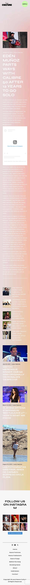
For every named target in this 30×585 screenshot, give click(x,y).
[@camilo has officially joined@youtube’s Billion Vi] (15, 518)
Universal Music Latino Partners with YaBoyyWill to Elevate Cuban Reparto (19, 304)
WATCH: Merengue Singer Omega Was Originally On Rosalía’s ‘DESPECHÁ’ (13, 373)
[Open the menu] (25, 4)
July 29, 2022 (6, 364)
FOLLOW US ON (14, 503)
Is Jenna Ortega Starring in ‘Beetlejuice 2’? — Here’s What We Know (15, 413)
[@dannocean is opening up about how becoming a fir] (6, 527)
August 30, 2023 (7, 464)
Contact (15, 574)
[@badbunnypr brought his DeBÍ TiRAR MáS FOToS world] (6, 518)
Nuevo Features (18, 52)
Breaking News (15, 565)
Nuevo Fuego (15, 558)
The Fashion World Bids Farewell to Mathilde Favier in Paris (19, 292)
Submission (15, 571)
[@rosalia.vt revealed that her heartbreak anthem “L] (23, 518)
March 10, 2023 (7, 405)
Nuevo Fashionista (15, 555)
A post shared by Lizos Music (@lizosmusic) (15, 161)
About (15, 568)
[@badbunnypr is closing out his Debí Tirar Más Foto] (15, 527)
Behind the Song (15, 562)
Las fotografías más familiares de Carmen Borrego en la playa (14, 472)
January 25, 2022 (7, 52)
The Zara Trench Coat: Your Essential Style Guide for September (19, 336)
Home (15, 549)
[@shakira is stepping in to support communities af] (23, 527)
